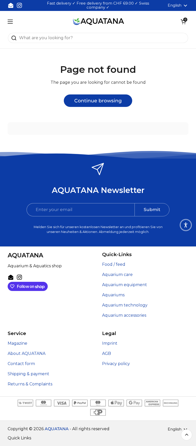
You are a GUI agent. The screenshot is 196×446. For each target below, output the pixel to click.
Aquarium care (117, 274)
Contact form (21, 363)
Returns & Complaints (30, 384)
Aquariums (113, 294)
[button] (183, 22)
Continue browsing (98, 100)
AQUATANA (57, 428)
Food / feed (113, 264)
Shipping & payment (28, 373)
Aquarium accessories (124, 315)
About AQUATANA (26, 353)
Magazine (17, 343)
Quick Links (19, 438)
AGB (106, 353)
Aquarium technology (125, 305)
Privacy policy (116, 363)
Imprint (109, 343)
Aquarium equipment (124, 284)
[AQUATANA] (98, 21)
